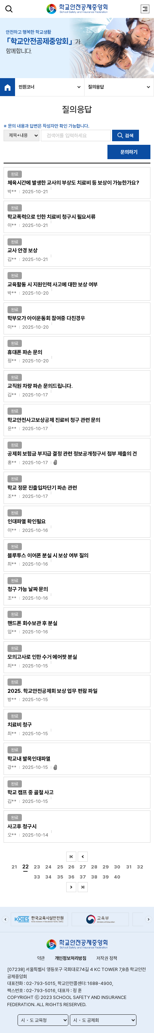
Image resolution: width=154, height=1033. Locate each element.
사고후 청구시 (28, 830)
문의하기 (129, 152)
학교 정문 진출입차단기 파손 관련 (42, 492)
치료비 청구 (28, 729)
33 (37, 877)
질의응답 (96, 87)
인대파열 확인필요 (28, 525)
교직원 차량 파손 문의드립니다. (40, 390)
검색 (129, 135)
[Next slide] (148, 919)
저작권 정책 (106, 958)
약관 (41, 958)
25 (60, 867)
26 (71, 867)
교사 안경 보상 (28, 254)
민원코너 (26, 87)
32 (140, 867)
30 (117, 867)
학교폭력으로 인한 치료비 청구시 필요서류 (52, 221)
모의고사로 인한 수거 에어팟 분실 (42, 661)
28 (94, 867)
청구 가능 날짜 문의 (28, 593)
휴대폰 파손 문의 (28, 356)
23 (37, 867)
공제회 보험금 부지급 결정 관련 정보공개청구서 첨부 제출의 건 (72, 458)
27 (83, 867)
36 (71, 877)
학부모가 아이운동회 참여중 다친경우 (46, 322)
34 (48, 877)
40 (117, 877)
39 (105, 877)
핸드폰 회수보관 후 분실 (32, 627)
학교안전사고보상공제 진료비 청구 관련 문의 (54, 424)
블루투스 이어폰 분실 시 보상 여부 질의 (48, 559)
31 (128, 867)
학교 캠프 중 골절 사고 (31, 796)
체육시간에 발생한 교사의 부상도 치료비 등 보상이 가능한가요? (73, 187)
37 (83, 877)
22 (25, 866)
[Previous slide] (5, 919)
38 (94, 877)
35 (60, 877)
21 (14, 867)
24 (48, 867)
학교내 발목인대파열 (29, 763)
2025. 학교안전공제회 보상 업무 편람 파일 (52, 695)
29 (105, 867)
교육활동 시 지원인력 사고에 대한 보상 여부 (53, 288)
